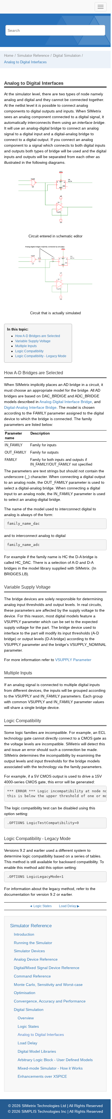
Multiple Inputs (26, 346)
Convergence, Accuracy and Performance (50, 1001)
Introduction (24, 934)
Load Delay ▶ (69, 906)
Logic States (28, 1026)
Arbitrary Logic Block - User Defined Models (55, 1060)
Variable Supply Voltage (33, 341)
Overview (26, 1018)
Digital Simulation (66, 56)
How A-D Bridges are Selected (37, 336)
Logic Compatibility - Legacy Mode (40, 356)
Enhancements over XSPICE (42, 1076)
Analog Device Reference (36, 959)
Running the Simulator (33, 943)
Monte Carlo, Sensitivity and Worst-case (48, 984)
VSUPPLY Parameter (73, 660)
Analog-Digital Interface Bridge (65, 402)
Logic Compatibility (29, 351)
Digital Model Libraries (37, 1051)
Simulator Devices (29, 951)
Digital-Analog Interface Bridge (30, 407)
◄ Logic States (40, 906)
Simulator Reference (33, 56)
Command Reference (32, 976)
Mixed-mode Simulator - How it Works (50, 1068)
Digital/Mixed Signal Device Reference (46, 968)
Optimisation (24, 993)
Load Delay (27, 1043)
